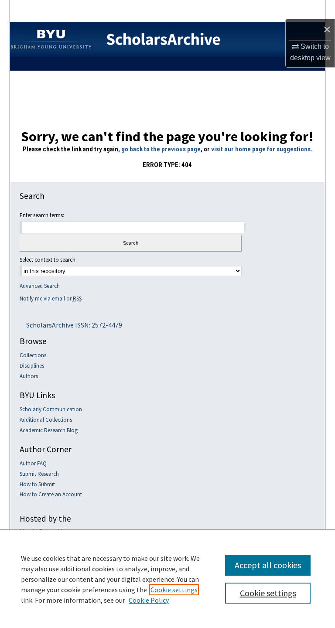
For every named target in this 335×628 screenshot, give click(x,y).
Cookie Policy (149, 600)
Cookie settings (174, 589)
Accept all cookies (268, 565)
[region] (167, 578)
